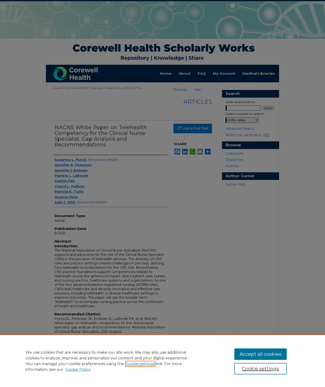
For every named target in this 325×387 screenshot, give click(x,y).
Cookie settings (140, 364)
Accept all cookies (260, 354)
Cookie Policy (78, 369)
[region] (162, 361)
